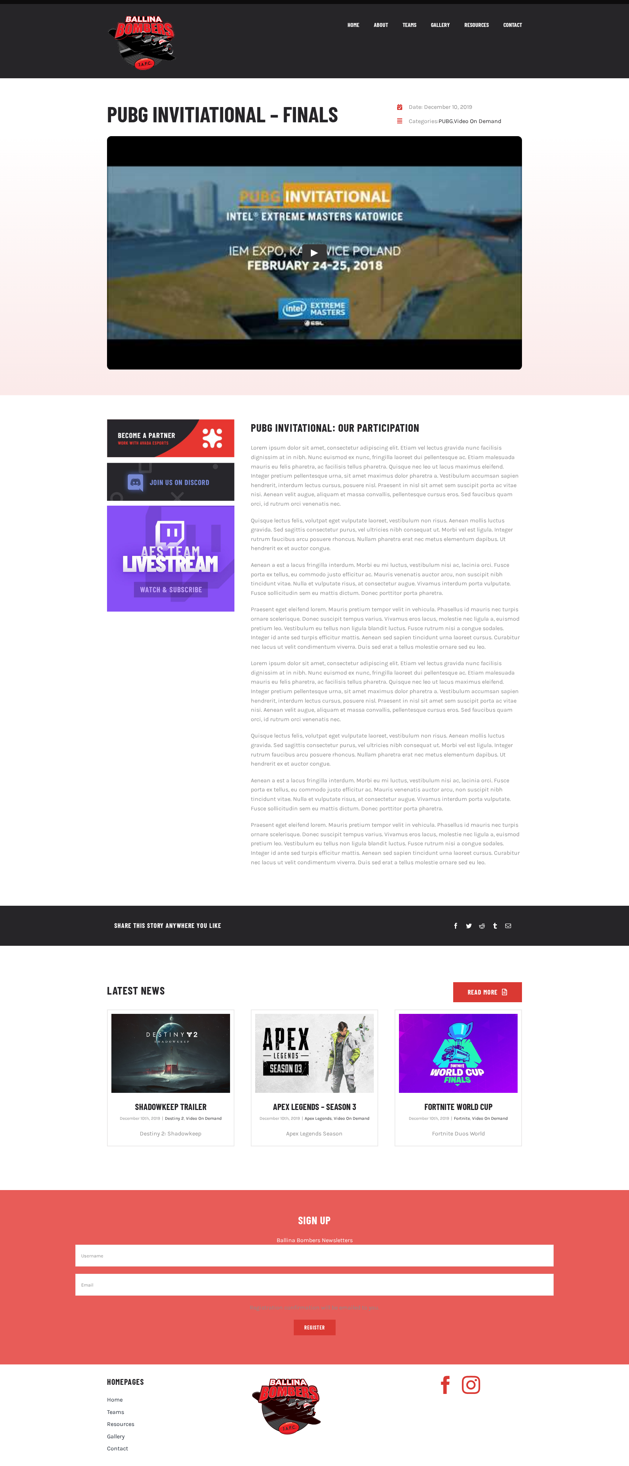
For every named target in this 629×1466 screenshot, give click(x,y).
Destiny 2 (174, 1118)
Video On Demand (477, 121)
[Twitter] (468, 926)
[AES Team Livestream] (170, 508)
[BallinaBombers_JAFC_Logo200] (142, 18)
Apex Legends (318, 1118)
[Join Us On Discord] (170, 465)
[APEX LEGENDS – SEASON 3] (314, 1053)
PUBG (446, 121)
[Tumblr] (495, 926)
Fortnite (462, 1118)
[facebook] (445, 1385)
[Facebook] (455, 926)
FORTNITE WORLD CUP (458, 1106)
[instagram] (471, 1385)
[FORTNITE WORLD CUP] (458, 1053)
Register (314, 1327)
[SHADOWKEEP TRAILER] (170, 1053)
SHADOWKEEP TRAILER (170, 1106)
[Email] (508, 926)
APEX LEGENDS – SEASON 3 (314, 1106)
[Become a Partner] (170, 422)
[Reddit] (481, 926)
